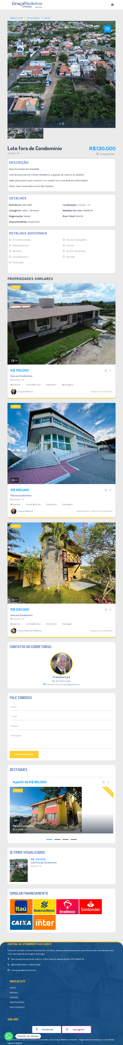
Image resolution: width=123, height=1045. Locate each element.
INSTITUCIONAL (17, 1002)
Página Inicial (16, 18)
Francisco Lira (61, 677)
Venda (47, 18)
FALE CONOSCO (17, 1007)
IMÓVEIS (14, 992)
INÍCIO (13, 987)
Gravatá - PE (14, 153)
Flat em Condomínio (21, 495)
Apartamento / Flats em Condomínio (94, 511)
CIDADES (14, 997)
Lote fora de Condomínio (44, 862)
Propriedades (33, 18)
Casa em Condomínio (21, 375)
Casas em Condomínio (101, 391)
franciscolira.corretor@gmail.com (63, 684)
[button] (8, 1036)
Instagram (78, 1029)
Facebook (47, 1029)
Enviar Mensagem (24, 754)
